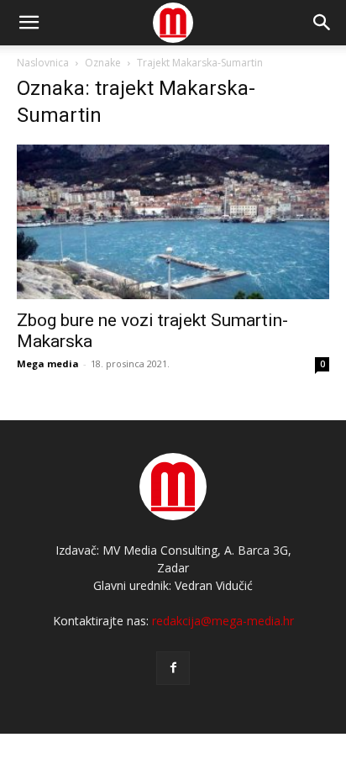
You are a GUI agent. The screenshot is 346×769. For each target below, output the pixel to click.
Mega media (48, 363)
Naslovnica (43, 62)
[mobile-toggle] (28, 22)
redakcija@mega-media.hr (223, 621)
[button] (322, 22)
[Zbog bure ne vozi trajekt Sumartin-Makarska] (173, 222)
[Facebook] (173, 668)
